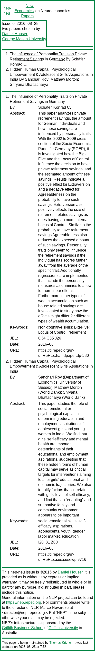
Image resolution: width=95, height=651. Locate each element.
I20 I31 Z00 (48, 542)
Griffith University (63, 628)
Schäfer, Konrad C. (54, 107)
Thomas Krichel (60, 642)
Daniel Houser (14, 34)
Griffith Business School (22, 628)
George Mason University (24, 39)
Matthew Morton (64, 79)
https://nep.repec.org (23, 602)
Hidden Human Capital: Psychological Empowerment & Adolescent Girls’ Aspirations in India (51, 74)
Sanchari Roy (36, 79)
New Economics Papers (24, 11)
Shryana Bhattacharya (29, 84)
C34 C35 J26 (49, 338)
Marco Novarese (54, 607)
